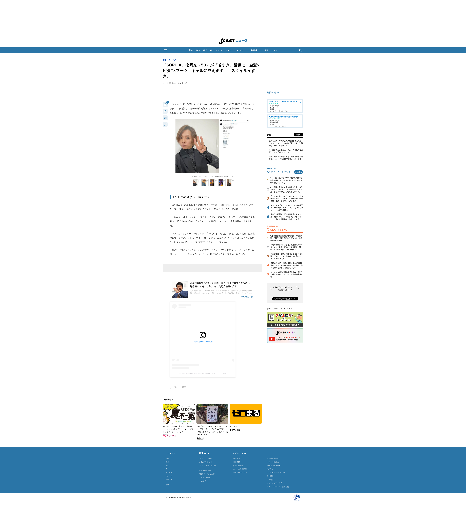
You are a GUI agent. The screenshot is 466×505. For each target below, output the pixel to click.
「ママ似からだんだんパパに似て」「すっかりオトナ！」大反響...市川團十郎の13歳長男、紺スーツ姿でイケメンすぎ (286, 198)
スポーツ (229, 50)
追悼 (269, 135)
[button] (165, 50)
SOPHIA (174, 387)
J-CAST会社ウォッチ (207, 465)
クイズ (274, 50)
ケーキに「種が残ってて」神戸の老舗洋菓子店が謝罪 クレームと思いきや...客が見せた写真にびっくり (286, 180)
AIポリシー (271, 469)
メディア (239, 50)
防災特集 (254, 50)
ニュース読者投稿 (240, 469)
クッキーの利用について (276, 472)
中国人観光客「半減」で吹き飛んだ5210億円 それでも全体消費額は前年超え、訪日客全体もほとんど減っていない (287, 265)
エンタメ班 (182, 83)
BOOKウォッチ (205, 470)
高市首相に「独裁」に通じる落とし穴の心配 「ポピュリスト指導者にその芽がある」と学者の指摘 (286, 256)
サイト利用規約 (273, 462)
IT (211, 50)
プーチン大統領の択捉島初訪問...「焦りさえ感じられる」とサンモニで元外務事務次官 (286, 274)
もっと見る (298, 172)
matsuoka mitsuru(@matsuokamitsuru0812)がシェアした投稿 (202, 373)
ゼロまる (202, 481)
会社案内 (236, 458)
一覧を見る (298, 135)
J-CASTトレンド (205, 462)
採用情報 (236, 462)
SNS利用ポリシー (273, 465)
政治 (198, 50)
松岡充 (184, 387)
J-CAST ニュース (233, 41)
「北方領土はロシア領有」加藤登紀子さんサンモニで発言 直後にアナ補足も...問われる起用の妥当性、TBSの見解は (286, 247)
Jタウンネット (205, 477)
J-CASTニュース (205, 458)
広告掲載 (270, 476)
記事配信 (270, 480)
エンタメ (219, 50)
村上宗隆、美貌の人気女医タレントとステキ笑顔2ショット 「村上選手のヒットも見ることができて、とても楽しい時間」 (286, 189)
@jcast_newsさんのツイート (279, 308)
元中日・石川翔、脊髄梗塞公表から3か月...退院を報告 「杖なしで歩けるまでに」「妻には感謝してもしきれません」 (285, 216)
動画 (266, 50)
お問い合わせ (238, 465)
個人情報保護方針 (273, 458)
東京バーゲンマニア (207, 474)
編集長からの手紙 (240, 472)
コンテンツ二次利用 (274, 483)
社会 (191, 50)
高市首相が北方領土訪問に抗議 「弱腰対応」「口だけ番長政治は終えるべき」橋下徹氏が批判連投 (286, 238)
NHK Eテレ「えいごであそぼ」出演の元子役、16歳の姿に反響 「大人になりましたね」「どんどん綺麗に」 (287, 207)
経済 (205, 50)
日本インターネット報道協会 (278, 487)
